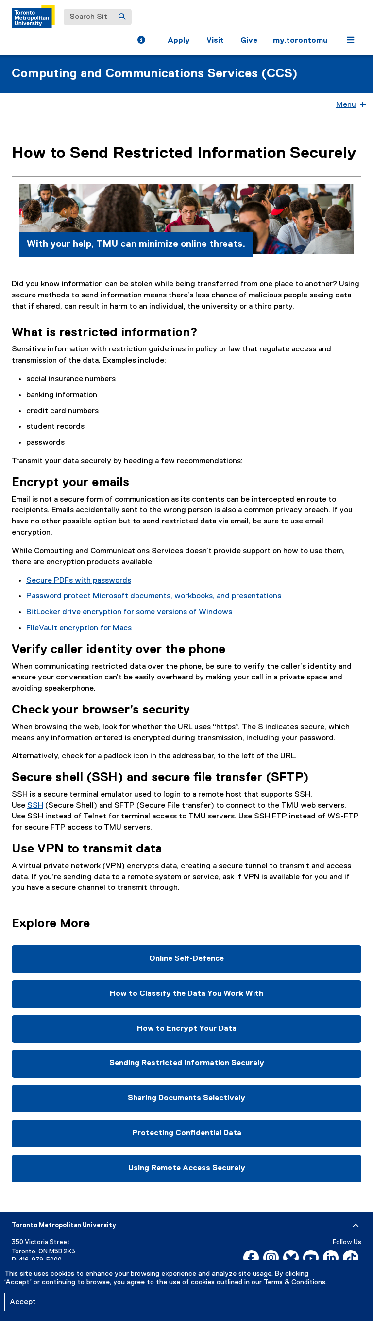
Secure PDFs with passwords (78, 581)
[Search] (122, 17)
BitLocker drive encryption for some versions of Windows (129, 612)
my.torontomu (300, 41)
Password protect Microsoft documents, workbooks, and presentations (153, 596)
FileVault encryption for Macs (79, 628)
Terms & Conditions (294, 1282)
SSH (35, 806)
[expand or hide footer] (355, 1226)
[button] (141, 41)
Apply (179, 41)
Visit (215, 41)
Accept (23, 1302)
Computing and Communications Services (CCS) (155, 74)
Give (248, 41)
